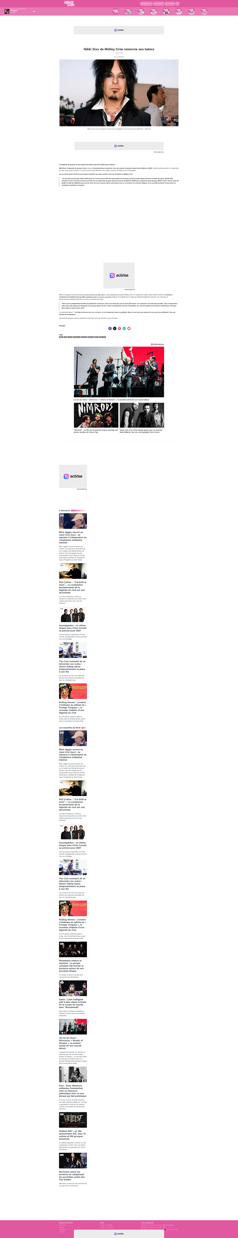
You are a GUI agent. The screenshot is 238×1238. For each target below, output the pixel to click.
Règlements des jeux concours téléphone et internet (159, 1229)
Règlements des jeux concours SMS (153, 1227)
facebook (84, 337)
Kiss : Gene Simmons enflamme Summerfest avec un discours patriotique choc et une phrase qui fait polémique (72, 1090)
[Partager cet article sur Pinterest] (119, 329)
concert (70, 337)
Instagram (62, 1229)
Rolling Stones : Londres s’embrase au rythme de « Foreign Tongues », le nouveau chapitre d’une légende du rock (72, 707)
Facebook (62, 1225)
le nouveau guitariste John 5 (107, 297)
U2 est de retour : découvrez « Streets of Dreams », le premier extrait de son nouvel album (71, 1043)
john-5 (96, 337)
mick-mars (103, 337)
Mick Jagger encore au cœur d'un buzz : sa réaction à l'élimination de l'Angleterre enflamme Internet (73, 537)
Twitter (61, 1227)
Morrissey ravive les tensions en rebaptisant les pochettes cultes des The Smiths (72, 1176)
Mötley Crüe (86, 168)
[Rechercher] (177, 4)
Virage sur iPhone (106, 1225)
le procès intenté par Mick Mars (94, 295)
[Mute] (34, 11)
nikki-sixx (90, 337)
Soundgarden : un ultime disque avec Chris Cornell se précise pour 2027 (72, 628)
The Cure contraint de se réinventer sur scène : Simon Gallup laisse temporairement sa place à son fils (72, 666)
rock (65, 337)
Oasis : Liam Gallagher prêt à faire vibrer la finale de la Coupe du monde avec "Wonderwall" (72, 1003)
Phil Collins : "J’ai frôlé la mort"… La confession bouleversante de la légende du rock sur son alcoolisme (72, 587)
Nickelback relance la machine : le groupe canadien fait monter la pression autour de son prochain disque (71, 965)
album (61, 337)
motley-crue (77, 337)
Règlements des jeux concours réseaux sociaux (157, 1225)
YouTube (62, 1232)
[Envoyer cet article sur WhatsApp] (124, 329)
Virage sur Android (106, 1227)
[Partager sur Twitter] (114, 329)
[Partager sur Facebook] (109, 329)
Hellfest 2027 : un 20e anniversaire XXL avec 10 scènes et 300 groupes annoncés (72, 1135)
